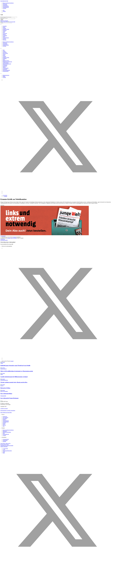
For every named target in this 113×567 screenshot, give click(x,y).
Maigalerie (5, 431)
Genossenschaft (6, 6)
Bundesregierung (6, 75)
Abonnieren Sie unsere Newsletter (6, 445)
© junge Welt (5, 448)
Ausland (4, 28)
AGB (4, 451)
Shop (4, 433)
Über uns (4, 39)
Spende (4, 11)
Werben (4, 419)
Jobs (3, 426)
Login (2, 19)
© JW (4, 449)
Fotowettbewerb (6, 434)
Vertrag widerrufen (3, 446)
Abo (3, 10)
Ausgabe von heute (4, 408)
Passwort (2, 18)
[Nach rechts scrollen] (0, 73)
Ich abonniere (3, 235)
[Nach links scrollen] (0, 48)
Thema (4, 31)
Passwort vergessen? (4, 20)
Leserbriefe (5, 35)
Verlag (4, 36)
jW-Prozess (5, 4)
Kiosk (4, 423)
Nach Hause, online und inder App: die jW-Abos (5, 444)
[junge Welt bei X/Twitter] (56, 565)
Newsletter (5, 418)
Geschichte (5, 33)
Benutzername (3, 17)
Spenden (4, 441)
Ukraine (4, 77)
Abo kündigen (5, 417)
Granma (4, 435)
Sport (4, 32)
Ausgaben (5, 26)
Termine (4, 38)
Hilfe (4, 452)
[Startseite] (7, 21)
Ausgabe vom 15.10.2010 (12, 238)
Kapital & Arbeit (6, 29)
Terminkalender (6, 421)
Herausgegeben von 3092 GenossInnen (7, 410)
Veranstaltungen (6, 7)
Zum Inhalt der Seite (4, 0)
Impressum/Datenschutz (7, 450)
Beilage (4, 34)
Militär (4, 76)
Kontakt (4, 422)
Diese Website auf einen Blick (6, 412)
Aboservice (5, 416)
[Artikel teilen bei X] (58, 191)
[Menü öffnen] (0, 24)
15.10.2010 (5, 195)
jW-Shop (4, 8)
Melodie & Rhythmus (7, 432)
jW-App (4, 424)
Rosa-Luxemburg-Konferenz (8, 2)
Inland (4, 27)
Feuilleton (5, 30)
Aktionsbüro (5, 5)
